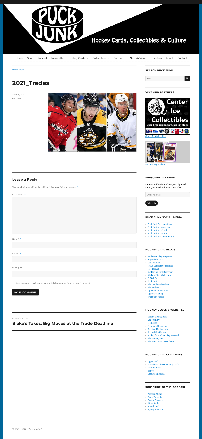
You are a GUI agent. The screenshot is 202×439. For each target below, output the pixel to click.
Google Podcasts (155, 400)
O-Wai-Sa (152, 278)
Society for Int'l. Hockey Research (164, 335)
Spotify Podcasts (155, 409)
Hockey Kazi (153, 269)
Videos (158, 58)
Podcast (42, 58)
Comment (19, 194)
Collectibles (99, 58)
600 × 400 (17, 98)
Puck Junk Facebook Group (160, 224)
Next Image (18, 69)
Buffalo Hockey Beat (157, 317)
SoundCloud (153, 406)
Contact (182, 58)
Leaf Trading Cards (156, 374)
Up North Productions (158, 290)
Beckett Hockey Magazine (160, 256)
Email (16, 253)
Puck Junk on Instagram (159, 227)
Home (19, 58)
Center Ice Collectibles (155, 136)
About (169, 58)
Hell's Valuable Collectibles (160, 266)
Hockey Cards (77, 58)
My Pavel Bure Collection (159, 275)
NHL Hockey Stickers (155, 164)
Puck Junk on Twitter (158, 233)
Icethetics (152, 323)
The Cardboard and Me (158, 284)
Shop (30, 58)
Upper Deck (153, 361)
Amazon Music (155, 394)
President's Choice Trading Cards (163, 364)
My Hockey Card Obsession (160, 272)
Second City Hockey (157, 332)
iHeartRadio (153, 403)
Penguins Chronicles (157, 326)
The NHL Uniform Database (161, 341)
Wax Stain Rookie (156, 297)
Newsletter (57, 58)
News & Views (138, 58)
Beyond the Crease (156, 259)
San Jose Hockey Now (158, 329)
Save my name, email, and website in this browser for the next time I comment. (53, 283)
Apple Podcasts (155, 397)
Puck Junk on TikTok (157, 230)
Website (17, 268)
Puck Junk (152, 281)
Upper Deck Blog (155, 294)
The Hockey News (156, 338)
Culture (118, 58)
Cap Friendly (153, 320)
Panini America (155, 367)
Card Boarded (154, 263)
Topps (151, 371)
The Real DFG (154, 287)
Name (16, 239)
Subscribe (151, 203)
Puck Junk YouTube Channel (161, 236)
